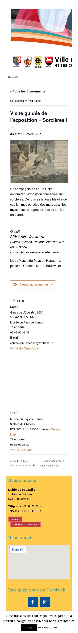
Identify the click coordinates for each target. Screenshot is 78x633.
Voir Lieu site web (21, 450)
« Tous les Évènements (27, 91)
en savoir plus (47, 627)
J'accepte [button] (29, 627)
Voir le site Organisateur (25, 348)
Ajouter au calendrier (33, 284)
